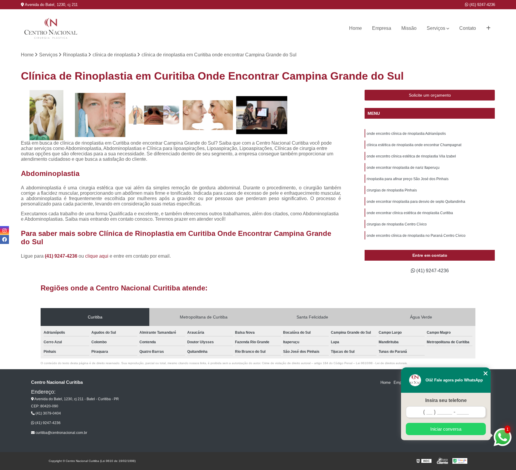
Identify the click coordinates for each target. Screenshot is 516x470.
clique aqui (96, 256)
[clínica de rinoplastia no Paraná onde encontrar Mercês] (46, 115)
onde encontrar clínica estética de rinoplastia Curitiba (410, 213)
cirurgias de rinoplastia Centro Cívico (397, 224)
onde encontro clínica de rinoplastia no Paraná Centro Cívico (416, 236)
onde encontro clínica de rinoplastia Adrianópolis (406, 134)
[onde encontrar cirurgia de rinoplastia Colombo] (154, 115)
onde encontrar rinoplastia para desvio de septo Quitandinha (416, 202)
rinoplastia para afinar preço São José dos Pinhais (408, 179)
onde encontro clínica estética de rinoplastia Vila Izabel (411, 156)
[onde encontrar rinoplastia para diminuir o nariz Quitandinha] (207, 115)
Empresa (381, 28)
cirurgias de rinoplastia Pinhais (392, 190)
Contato (467, 28)
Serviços (436, 28)
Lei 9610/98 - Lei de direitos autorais (381, 363)
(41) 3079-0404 (48, 413)
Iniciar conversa (445, 429)
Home (355, 28)
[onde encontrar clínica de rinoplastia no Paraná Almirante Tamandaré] (261, 115)
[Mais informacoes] (488, 28)
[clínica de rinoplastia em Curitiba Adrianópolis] (100, 115)
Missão (409, 28)
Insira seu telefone (446, 400)
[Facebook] (4, 239)
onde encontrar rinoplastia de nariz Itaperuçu (403, 168)
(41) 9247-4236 (481, 4)
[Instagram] (4, 230)
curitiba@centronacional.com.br (61, 433)
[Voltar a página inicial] (51, 28)
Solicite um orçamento (430, 95)
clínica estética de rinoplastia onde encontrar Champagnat (414, 145)
